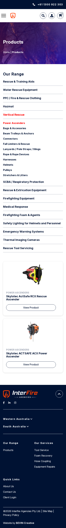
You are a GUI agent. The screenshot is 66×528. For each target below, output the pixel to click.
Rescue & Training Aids (18, 81)
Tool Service (41, 450)
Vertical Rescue (13, 114)
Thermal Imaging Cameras (21, 239)
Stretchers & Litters (15, 175)
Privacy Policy (11, 514)
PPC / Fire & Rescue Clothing (22, 98)
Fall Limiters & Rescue (16, 143)
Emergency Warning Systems (23, 231)
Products (8, 450)
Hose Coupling (42, 461)
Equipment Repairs (44, 466)
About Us (8, 486)
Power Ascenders (14, 123)
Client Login (9, 497)
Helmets (8, 164)
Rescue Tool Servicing (18, 248)
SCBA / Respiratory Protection (23, 181)
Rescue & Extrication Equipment (24, 190)
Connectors (10, 138)
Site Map (47, 511)
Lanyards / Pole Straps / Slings (22, 149)
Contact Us (9, 491)
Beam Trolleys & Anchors (18, 133)
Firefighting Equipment (18, 198)
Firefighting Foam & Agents (21, 215)
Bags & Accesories (14, 128)
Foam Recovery (43, 455)
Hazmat (8, 106)
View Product (31, 307)
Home (6, 52)
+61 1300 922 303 (50, 4)
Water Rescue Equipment (20, 89)
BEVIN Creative (25, 522)
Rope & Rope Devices (16, 154)
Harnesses (9, 159)
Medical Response (15, 206)
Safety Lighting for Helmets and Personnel (32, 223)
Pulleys (7, 170)
